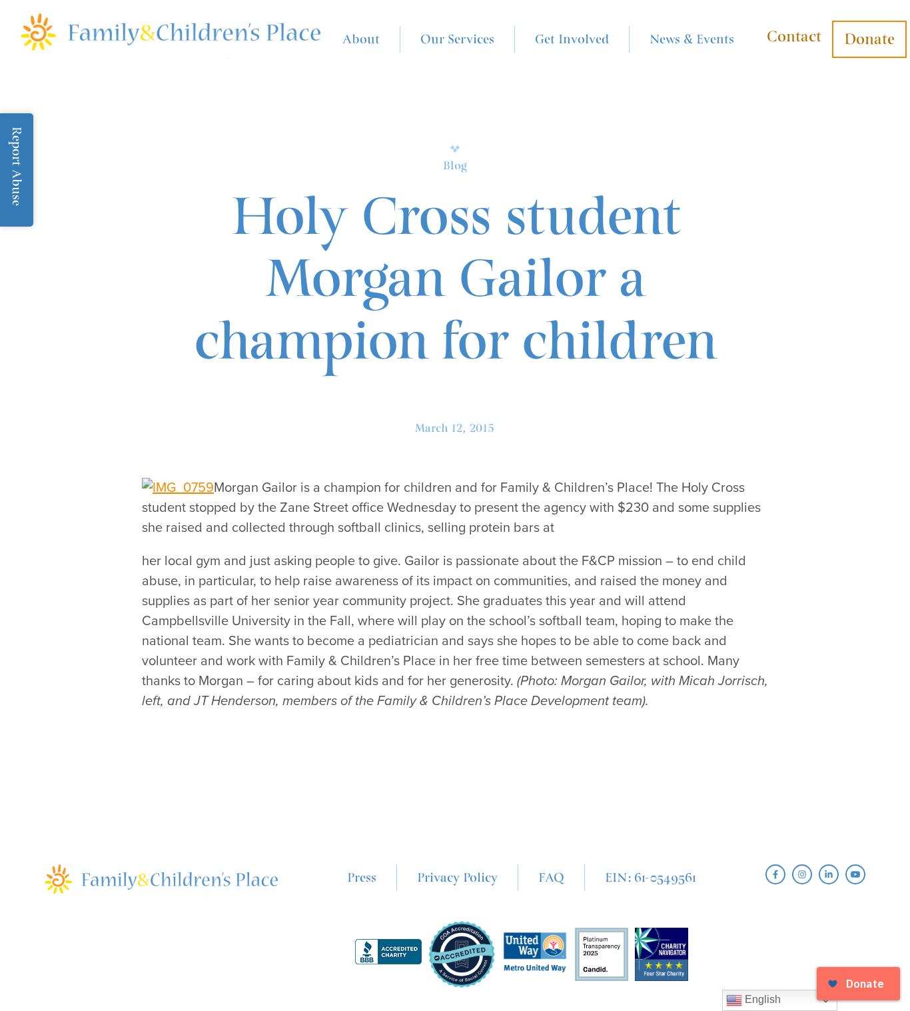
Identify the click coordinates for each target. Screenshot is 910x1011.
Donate (869, 39)
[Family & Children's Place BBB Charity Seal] (388, 954)
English (761, 999)
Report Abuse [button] (17, 166)
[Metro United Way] (535, 954)
